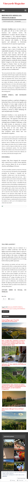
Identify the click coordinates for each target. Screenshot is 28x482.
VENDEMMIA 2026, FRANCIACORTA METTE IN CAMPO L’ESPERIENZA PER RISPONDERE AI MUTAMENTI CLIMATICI (14, 387)
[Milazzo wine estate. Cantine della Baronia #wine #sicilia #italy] (19, 467)
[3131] (19, 444)
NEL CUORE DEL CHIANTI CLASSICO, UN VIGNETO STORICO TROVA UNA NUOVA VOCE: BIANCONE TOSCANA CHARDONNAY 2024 (13, 343)
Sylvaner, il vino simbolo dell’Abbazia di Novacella (14, 364)
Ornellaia (4, 308)
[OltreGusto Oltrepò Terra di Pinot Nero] (14, 429)
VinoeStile (18, 21)
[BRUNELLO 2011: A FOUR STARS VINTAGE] (8, 443)
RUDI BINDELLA (21, 308)
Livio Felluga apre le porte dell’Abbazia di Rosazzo (10, 320)
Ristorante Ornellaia (12, 308)
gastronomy (5, 311)
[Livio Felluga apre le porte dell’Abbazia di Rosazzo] (14, 338)
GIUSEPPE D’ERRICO (17, 307)
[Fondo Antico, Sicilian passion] (19, 456)
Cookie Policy (4, 476)
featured (10, 307)
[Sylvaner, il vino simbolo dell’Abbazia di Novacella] (14, 383)
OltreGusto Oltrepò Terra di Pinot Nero (13, 409)
